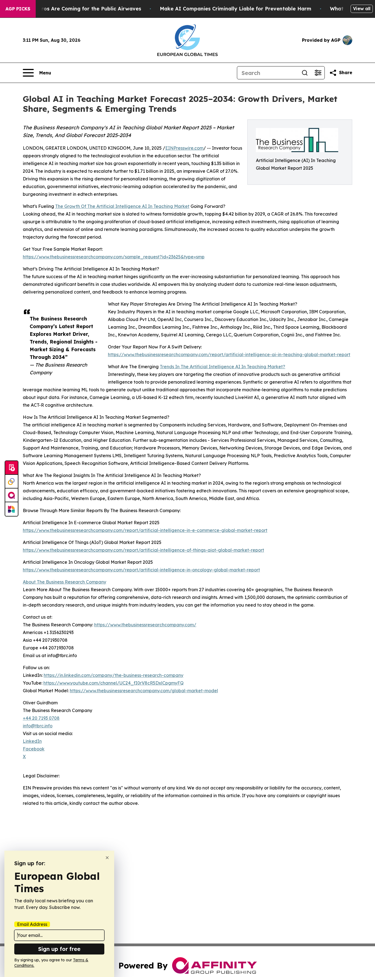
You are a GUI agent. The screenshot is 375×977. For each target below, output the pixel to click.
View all (361, 8)
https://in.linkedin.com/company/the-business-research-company (113, 675)
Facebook (33, 749)
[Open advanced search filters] (317, 72)
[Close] (107, 857)
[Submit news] (11, 468)
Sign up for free (59, 948)
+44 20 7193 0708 (41, 718)
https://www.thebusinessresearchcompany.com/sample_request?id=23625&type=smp (114, 256)
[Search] (304, 72)
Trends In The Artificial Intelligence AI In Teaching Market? (222, 366)
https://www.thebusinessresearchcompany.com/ (145, 624)
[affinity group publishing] (11, 495)
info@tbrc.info (37, 725)
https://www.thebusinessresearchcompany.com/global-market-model (144, 690)
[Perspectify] (11, 481)
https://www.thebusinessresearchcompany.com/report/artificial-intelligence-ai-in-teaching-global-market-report (229, 354)
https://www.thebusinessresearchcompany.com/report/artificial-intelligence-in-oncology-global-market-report (141, 570)
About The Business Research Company (64, 582)
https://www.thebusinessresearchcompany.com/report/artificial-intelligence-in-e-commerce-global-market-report (145, 530)
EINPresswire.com (184, 148)
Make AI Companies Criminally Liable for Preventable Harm (235, 8)
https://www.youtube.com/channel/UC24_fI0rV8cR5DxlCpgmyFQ (113, 683)
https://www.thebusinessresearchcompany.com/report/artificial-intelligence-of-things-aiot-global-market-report (143, 550)
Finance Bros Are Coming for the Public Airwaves (79, 8)
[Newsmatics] (11, 509)
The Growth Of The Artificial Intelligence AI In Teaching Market (122, 206)
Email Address (32, 924)
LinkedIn (32, 741)
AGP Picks (17, 9)
